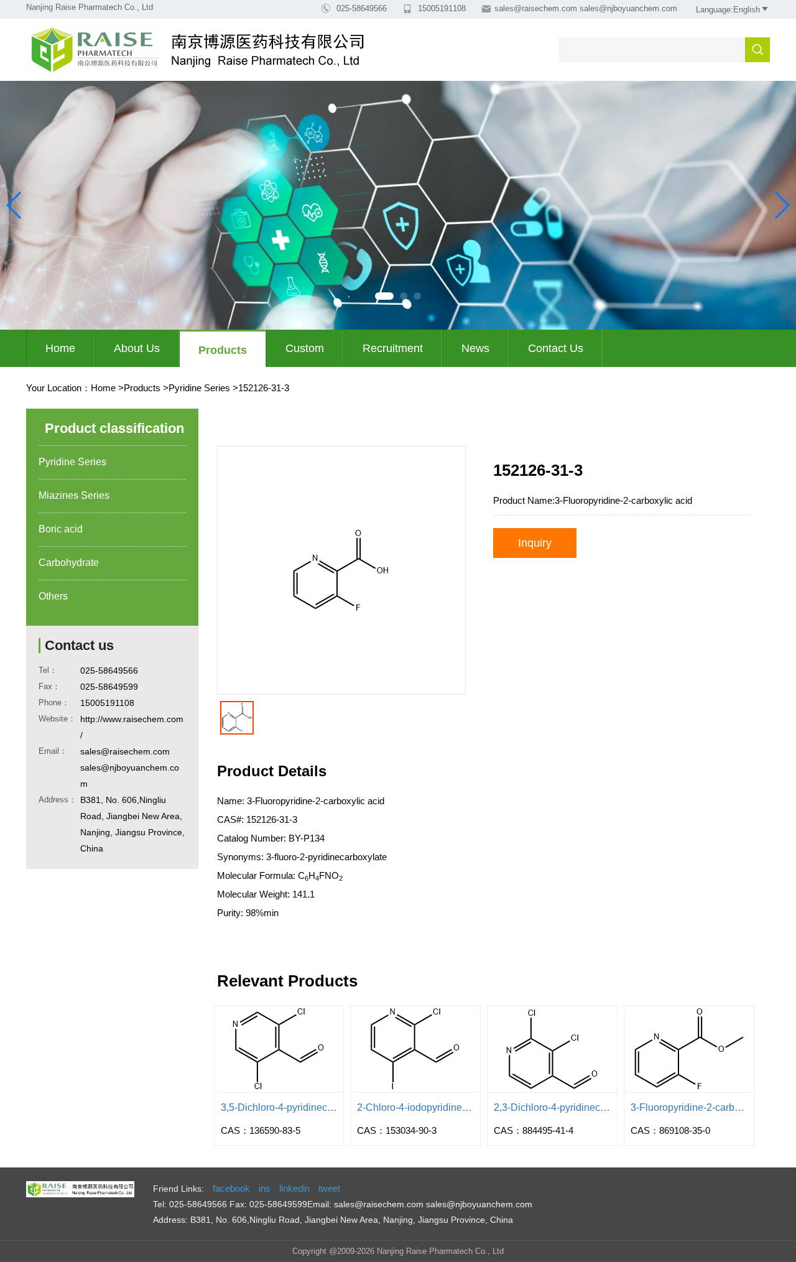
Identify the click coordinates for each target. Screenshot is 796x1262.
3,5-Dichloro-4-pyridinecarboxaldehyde (279, 1107)
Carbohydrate (69, 562)
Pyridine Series (199, 388)
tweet (329, 1188)
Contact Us (555, 348)
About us (137, 348)
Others (53, 596)
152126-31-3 (263, 388)
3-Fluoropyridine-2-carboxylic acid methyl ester (689, 1107)
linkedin (294, 1188)
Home (60, 348)
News (475, 348)
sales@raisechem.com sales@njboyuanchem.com (585, 8)
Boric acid (61, 529)
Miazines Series (74, 495)
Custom (304, 348)
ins (265, 1188)
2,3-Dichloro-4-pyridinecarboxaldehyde (552, 1107)
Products (222, 350)
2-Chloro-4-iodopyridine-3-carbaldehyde (415, 1107)
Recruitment (393, 348)
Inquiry (535, 543)
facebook (231, 1188)
